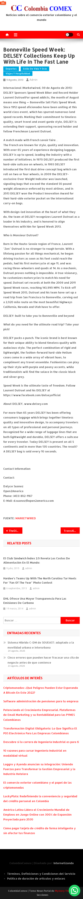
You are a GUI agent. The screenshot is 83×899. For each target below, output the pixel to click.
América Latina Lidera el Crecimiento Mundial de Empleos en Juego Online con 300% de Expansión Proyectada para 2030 (37, 814)
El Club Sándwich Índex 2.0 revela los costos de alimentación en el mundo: (36, 560)
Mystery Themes (65, 890)
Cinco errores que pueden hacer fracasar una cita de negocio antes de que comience (43, 660)
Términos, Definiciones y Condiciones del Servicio (41, 873)
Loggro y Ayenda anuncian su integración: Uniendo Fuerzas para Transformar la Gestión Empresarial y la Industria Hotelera (39, 769)
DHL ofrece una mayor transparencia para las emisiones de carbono (34, 600)
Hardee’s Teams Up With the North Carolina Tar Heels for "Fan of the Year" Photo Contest (39, 580)
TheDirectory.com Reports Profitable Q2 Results (15, 530)
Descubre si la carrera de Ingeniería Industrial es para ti (41, 742)
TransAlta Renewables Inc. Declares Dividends (72, 530)
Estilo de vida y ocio (35, 68)
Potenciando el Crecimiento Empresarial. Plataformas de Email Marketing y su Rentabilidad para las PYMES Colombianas (39, 714)
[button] (74, 890)
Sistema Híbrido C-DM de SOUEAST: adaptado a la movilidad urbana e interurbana (41, 645)
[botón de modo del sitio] (69, 35)
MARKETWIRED (25, 518)
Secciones (42, 894)
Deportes (11, 68)
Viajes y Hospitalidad (18, 73)
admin (33, 79)
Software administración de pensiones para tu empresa (40, 701)
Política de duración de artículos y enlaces (36, 878)
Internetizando (63, 863)
